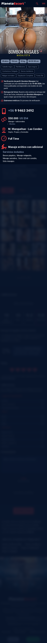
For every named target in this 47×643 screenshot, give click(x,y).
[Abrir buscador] (37, 3)
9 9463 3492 (21, 110)
